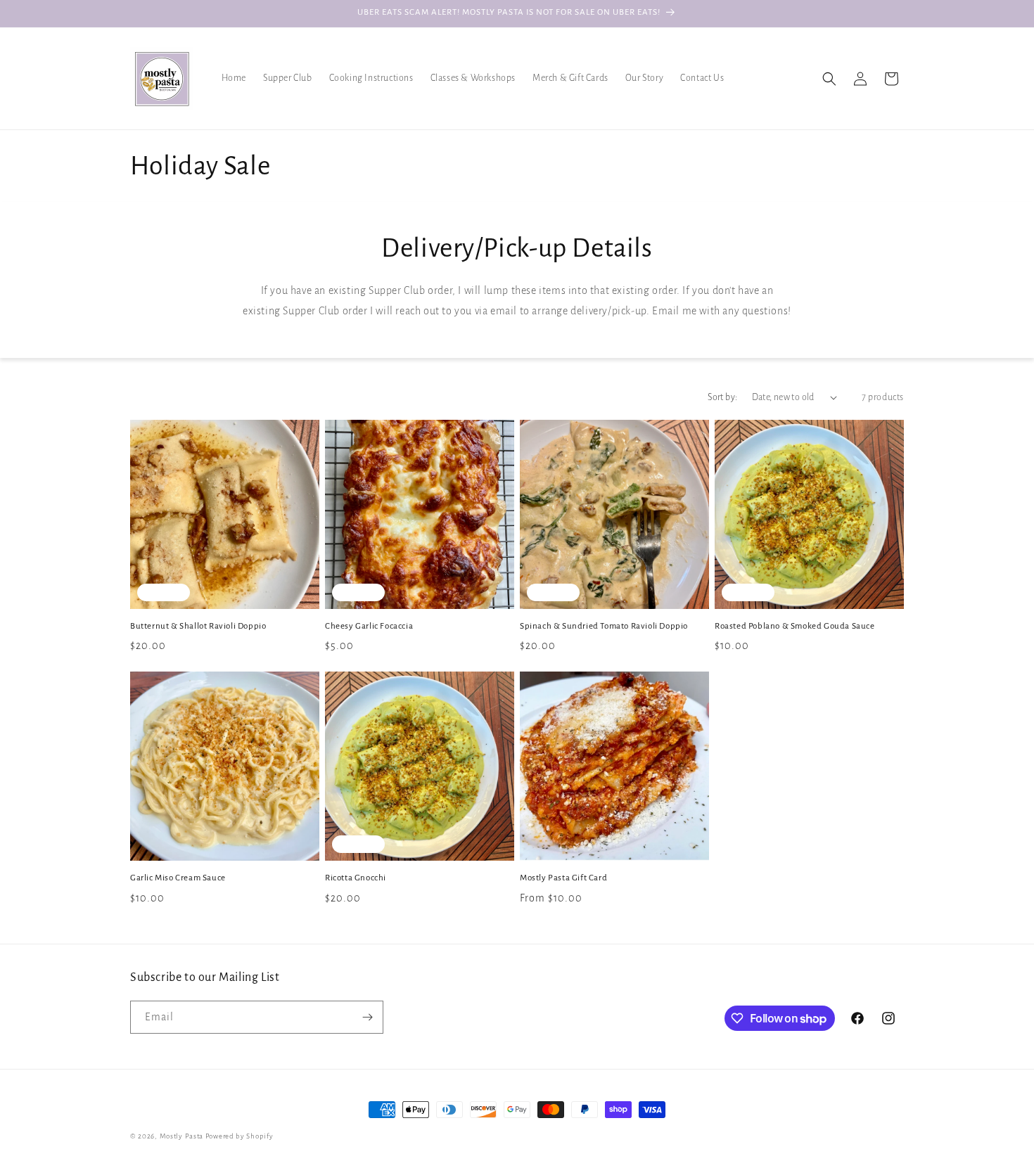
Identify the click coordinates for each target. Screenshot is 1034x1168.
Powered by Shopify (239, 1136)
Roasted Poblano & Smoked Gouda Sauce (795, 626)
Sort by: (722, 397)
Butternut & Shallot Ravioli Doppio (198, 626)
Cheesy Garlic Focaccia (369, 626)
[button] (829, 78)
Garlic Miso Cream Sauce (178, 878)
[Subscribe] (367, 1017)
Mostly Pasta (181, 1136)
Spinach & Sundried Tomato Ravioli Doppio (604, 626)
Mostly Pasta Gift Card (563, 878)
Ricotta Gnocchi (355, 878)
